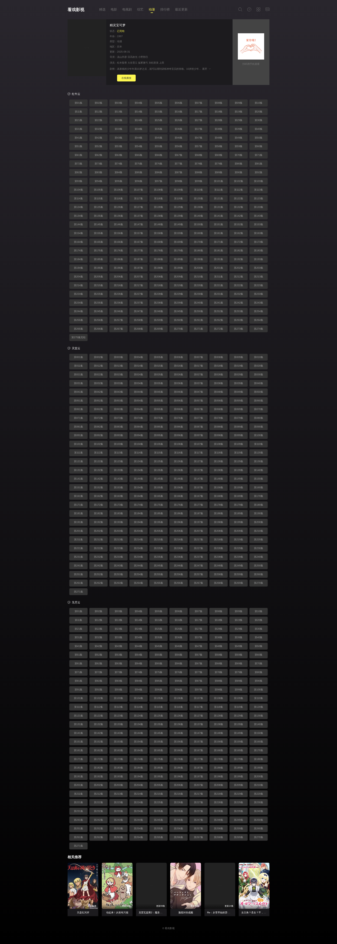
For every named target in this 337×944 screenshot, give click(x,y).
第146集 (118, 224)
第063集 (118, 409)
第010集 (258, 357)
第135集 (98, 215)
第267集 (118, 328)
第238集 (158, 302)
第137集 (138, 215)
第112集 (238, 189)
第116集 (118, 198)
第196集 (118, 267)
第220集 (198, 285)
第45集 (158, 137)
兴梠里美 (153, 62)
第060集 (258, 400)
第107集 (138, 189)
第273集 (238, 328)
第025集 (158, 374)
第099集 (238, 435)
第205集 (98, 276)
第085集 (158, 426)
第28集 (218, 120)
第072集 (98, 417)
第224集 (78, 293)
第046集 (178, 391)
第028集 (218, 374)
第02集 (98, 102)
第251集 (78, 574)
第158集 (158, 233)
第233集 (258, 293)
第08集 (218, 102)
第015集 (158, 365)
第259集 (158, 320)
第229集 (178, 293)
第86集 (158, 172)
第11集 (78, 111)
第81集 (258, 163)
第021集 (78, 374)
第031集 (78, 383)
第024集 (138, 374)
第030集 (258, 374)
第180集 (198, 250)
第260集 (178, 320)
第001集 (78, 357)
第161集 (218, 233)
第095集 (158, 435)
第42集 (98, 137)
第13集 (118, 111)
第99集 (198, 181)
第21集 (78, 120)
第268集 (138, 328)
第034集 (138, 383)
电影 (114, 9)
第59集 (238, 146)
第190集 (198, 259)
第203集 (258, 267)
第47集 (198, 137)
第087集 (198, 426)
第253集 (238, 311)
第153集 (258, 224)
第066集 (178, 409)
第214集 (78, 285)
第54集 (138, 146)
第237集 (138, 302)
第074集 (138, 417)
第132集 (238, 207)
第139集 (178, 215)
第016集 (178, 365)
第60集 (258, 146)
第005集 (158, 357)
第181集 (218, 250)
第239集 (178, 302)
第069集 (238, 409)
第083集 (118, 426)
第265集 (78, 328)
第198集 (158, 267)
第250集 (198, 311)
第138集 (158, 215)
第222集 (238, 285)
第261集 (198, 320)
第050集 (258, 391)
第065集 (158, 409)
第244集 (78, 311)
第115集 (98, 198)
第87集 (178, 172)
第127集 (138, 207)
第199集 (178, 267)
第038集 (218, 383)
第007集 (198, 357)
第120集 (198, 198)
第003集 (118, 357)
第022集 (98, 374)
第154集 (78, 233)
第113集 (258, 189)
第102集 (238, 181)
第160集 (198, 233)
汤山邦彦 (122, 57)
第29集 (238, 120)
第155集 (98, 233)
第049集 (238, 391)
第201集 (218, 267)
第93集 (78, 181)
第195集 (98, 267)
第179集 (178, 250)
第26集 (178, 120)
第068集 (218, 409)
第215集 (98, 285)
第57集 (198, 146)
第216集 (118, 285)
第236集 (118, 302)
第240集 (198, 302)
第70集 (238, 155)
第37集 (198, 129)
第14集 (138, 111)
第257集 (118, 320)
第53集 (118, 146)
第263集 (238, 320)
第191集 (218, 259)
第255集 (78, 320)
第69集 (218, 155)
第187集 (138, 259)
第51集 (78, 146)
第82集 (78, 172)
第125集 (98, 207)
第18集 (218, 111)
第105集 (98, 189)
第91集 (78, 689)
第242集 (238, 302)
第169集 (178, 241)
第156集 (118, 233)
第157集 (138, 233)
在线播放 (126, 78)
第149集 (178, 224)
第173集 (258, 241)
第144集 (78, 224)
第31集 (78, 129)
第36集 (178, 129)
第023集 (118, 374)
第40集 (258, 129)
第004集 (138, 357)
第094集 (138, 435)
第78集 (198, 163)
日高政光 (132, 57)
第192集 (238, 259)
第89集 (218, 172)
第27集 (198, 120)
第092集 (98, 435)
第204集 (78, 276)
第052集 (98, 400)
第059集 (238, 400)
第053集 (118, 400)
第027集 (198, 374)
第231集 (218, 293)
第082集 (98, 426)
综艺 (140, 9)
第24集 (138, 120)
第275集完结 (78, 337)
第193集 (258, 259)
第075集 (158, 417)
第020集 (258, 365)
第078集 (218, 417)
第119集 (178, 198)
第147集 (138, 224)
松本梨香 (122, 62)
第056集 (178, 400)
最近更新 (181, 9)
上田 (161, 62)
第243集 (258, 302)
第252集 (218, 311)
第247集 (138, 311)
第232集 (238, 293)
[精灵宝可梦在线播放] (87, 48)
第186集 (118, 259)
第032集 (98, 383)
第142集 (238, 215)
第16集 (178, 111)
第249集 (178, 311)
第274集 (258, 328)
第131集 (218, 207)
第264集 (258, 320)
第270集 (178, 328)
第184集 (78, 259)
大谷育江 (132, 62)
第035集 (158, 383)
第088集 (218, 426)
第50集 (258, 137)
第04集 (138, 102)
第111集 (218, 189)
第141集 (218, 215)
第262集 (218, 320)
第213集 (258, 276)
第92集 (258, 172)
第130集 (198, 207)
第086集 (178, 426)
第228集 (158, 293)
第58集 (218, 146)
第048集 (218, 391)
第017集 (198, 365)
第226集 (118, 293)
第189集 (178, 259)
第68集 (198, 155)
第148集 (158, 224)
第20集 (258, 111)
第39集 (238, 129)
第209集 (178, 276)
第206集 (118, 276)
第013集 (118, 365)
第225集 (98, 293)
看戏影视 (76, 9)
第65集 (138, 155)
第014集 (138, 365)
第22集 (98, 120)
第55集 (158, 146)
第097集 (198, 435)
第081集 (78, 426)
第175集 (98, 250)
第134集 (78, 215)
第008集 (218, 357)
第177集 (138, 250)
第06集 (178, 102)
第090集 (258, 426)
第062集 (98, 409)
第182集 (238, 250)
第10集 (258, 102)
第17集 (198, 111)
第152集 (238, 224)
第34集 (138, 129)
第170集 (198, 241)
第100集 (258, 435)
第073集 (118, 417)
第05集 (158, 102)
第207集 (138, 276)
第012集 (98, 365)
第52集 (98, 146)
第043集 (118, 391)
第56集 (178, 146)
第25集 (158, 120)
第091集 (78, 435)
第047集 (198, 391)
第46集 (178, 137)
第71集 (258, 155)
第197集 (138, 267)
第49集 (238, 137)
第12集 (98, 111)
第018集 (218, 365)
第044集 (138, 391)
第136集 (118, 215)
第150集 (198, 224)
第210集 (198, 276)
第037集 (198, 383)
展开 (205, 68)
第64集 (138, 663)
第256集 (98, 320)
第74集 (118, 163)
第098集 (218, 435)
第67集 (178, 155)
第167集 (138, 241)
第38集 (218, 129)
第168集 (158, 241)
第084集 (138, 426)
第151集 (218, 224)
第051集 (78, 400)
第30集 (258, 120)
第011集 (78, 365)
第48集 (218, 137)
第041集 (78, 391)
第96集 (138, 181)
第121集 (218, 198)
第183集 (258, 250)
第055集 (158, 400)
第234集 (78, 302)
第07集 (198, 102)
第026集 (178, 374)
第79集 (218, 163)
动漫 (152, 9)
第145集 (98, 224)
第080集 (258, 417)
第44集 (138, 137)
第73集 (98, 163)
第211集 (218, 276)
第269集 (158, 328)
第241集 (218, 302)
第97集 (158, 181)
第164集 (78, 241)
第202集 (238, 267)
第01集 (78, 102)
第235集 (98, 302)
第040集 (258, 383)
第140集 (198, 215)
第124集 (78, 207)
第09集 (238, 102)
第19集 (238, 111)
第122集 (238, 198)
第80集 (238, 163)
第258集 (138, 320)
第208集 (158, 276)
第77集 (178, 163)
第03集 (118, 102)
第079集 (238, 417)
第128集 (158, 207)
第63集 (118, 155)
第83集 (98, 172)
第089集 (238, 426)
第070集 (258, 409)
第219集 (178, 285)
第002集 (98, 357)
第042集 (98, 391)
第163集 (258, 233)
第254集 (258, 311)
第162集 (238, 233)
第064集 (138, 409)
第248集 (158, 311)
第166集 (118, 241)
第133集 (258, 207)
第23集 (118, 120)
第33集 (118, 129)
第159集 (178, 233)
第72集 (78, 163)
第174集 (78, 250)
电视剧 (127, 9)
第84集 (118, 172)
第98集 (178, 181)
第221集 (218, 285)
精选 (102, 9)
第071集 (78, 417)
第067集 (198, 409)
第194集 (78, 267)
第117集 (138, 198)
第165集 (98, 241)
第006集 (178, 357)
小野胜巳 (143, 57)
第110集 (198, 189)
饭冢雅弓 (143, 62)
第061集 (78, 409)
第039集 (238, 383)
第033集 (118, 383)
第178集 (158, 250)
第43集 (118, 137)
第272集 (218, 328)
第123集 (258, 198)
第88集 (198, 172)
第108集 (158, 189)
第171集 (218, 241)
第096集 (178, 435)
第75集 (138, 163)
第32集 (98, 129)
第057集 (198, 400)
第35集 (158, 129)
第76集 (158, 163)
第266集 (98, 328)
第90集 (238, 172)
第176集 (118, 250)
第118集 (158, 198)
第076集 (178, 417)
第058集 (218, 400)
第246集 (118, 311)
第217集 (138, 285)
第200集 (198, 267)
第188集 (158, 259)
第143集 (258, 215)
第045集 (158, 391)
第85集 (138, 172)
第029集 (238, 374)
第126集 (118, 207)
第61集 (78, 155)
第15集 (158, 111)
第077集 (198, 417)
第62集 (98, 155)
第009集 (238, 357)
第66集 (158, 155)
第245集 (98, 311)
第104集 (78, 189)
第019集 (238, 365)
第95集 (118, 181)
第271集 (198, 328)
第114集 (78, 198)
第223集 (258, 285)
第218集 (158, 285)
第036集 (178, 383)
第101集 (218, 181)
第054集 (138, 400)
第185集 (98, 259)
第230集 (198, 293)
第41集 (78, 137)
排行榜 (165, 9)
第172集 (238, 241)
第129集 (178, 207)
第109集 (178, 189)
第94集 (98, 181)
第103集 (258, 181)
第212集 (238, 276)
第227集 (138, 293)
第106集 (118, 189)
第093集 (118, 435)
